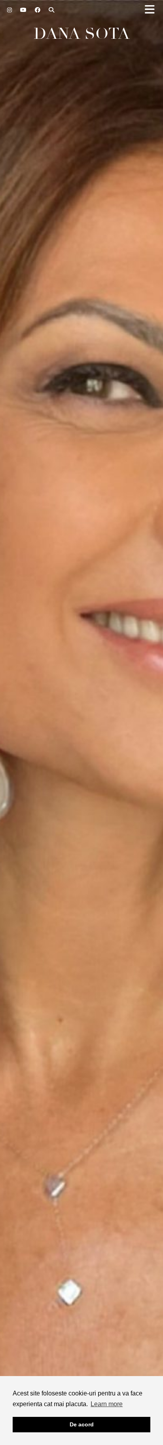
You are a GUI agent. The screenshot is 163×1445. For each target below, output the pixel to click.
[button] (152, 10)
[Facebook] (38, 9)
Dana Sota (82, 33)
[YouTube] (23, 9)
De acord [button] (82, 1424)
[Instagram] (9, 9)
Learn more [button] (107, 1404)
